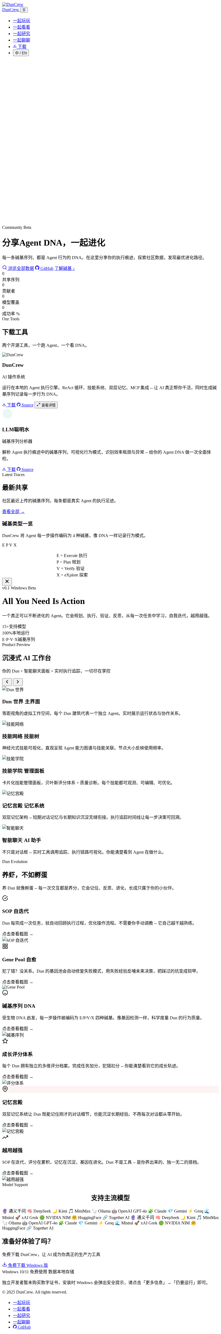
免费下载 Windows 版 (27, 1265)
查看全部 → (13, 511)
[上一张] (7, 682)
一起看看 (21, 27)
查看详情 (48, 405)
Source (26, 405)
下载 (11, 405)
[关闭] (7, 582)
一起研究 (21, 33)
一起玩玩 (21, 20)
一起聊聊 (21, 40)
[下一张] (18, 682)
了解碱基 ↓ (64, 268)
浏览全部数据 (20, 268)
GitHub (46, 268)
